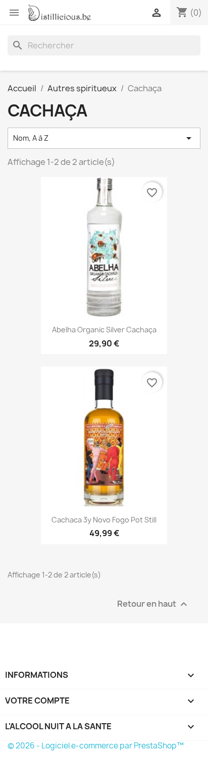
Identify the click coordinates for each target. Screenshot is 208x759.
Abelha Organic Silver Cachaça (104, 329)
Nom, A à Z (104, 138)
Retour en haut (153, 604)
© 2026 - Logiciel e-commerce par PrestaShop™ (96, 745)
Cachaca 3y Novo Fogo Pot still (104, 519)
